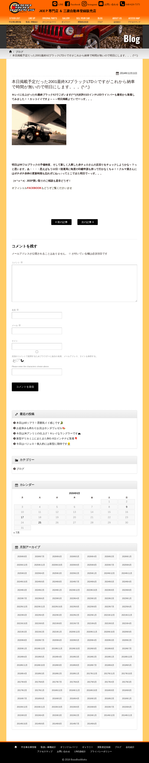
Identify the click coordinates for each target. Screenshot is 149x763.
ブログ (19, 51)
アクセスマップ (45, 751)
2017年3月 (127, 682)
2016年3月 (92, 698)
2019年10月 (74, 648)
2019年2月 (92, 657)
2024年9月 (39, 581)
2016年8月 (127, 690)
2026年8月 (22, 556)
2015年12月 (22, 707)
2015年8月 (92, 707)
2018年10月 (39, 665)
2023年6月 (39, 598)
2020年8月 (22, 640)
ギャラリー (87, 747)
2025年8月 (92, 565)
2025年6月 (127, 565)
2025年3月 (57, 573)
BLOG (100, 20)
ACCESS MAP (134, 20)
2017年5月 (92, 682)
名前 (15, 309)
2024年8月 (57, 581)
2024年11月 (127, 573)
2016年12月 (57, 690)
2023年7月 (22, 598)
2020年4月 (92, 640)
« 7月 (16, 532)
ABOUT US (117, 20)
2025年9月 (74, 565)
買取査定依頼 (103, 747)
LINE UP (32, 20)
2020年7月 (39, 640)
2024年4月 (127, 581)
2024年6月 (92, 581)
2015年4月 (39, 715)
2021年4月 (127, 623)
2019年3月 (74, 657)
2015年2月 (74, 715)
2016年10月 (92, 690)
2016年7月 (22, 698)
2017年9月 (22, 682)
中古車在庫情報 (28, 747)
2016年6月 (39, 698)
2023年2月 (109, 598)
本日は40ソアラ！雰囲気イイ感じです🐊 (39, 422)
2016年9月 (109, 690)
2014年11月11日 (128, 73)
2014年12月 (109, 715)
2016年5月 (57, 698)
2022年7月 (109, 606)
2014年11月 (127, 715)
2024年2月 (39, 590)
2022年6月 (127, 606)
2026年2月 (109, 556)
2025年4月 (39, 573)
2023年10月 (92, 590)
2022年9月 (74, 606)
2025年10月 (57, 565)
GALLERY (66, 20)
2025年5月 (22, 573)
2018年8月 (74, 665)
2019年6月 (22, 657)
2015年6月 (127, 707)
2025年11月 (39, 565)
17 (22, 517)
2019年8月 (109, 648)
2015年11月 (39, 707)
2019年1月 (109, 657)
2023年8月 (127, 590)
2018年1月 (74, 673)
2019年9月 (92, 648)
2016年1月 (127, 698)
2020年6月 (57, 640)
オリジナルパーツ (69, 747)
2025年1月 (92, 573)
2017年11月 (109, 673)
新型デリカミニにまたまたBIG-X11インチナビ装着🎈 (47, 438)
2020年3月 (109, 640)
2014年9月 (39, 724)
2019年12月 (39, 648)
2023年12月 (74, 590)
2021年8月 (57, 623)
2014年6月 (92, 724)
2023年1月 (127, 598)
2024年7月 (74, 581)
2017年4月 (109, 682)
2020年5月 (74, 640)
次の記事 (86, 222)
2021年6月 (92, 623)
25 (39, 522)
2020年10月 (109, 632)
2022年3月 (57, 615)
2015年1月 (92, 715)
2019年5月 (39, 657)
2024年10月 (22, 581)
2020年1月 (22, 648)
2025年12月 (22, 565)
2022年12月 (22, 606)
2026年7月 (39, 556)
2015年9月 (74, 707)
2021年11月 (127, 615)
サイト (15, 341)
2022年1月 (92, 615)
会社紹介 (130, 747)
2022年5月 (22, 615)
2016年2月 (109, 698)
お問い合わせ (63, 751)
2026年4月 (92, 556)
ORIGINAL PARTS (49, 20)
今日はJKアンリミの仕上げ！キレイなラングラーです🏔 (48, 433)
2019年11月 (57, 648)
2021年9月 (39, 623)
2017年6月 (74, 682)
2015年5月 (22, 715)
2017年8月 (39, 682)
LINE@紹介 (80, 751)
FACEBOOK (34, 188)
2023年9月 (109, 590)
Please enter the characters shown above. (30, 366)
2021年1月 (57, 632)
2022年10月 (57, 606)
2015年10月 (57, 707)
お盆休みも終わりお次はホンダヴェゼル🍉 (40, 428)
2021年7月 (74, 623)
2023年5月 (57, 598)
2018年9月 (57, 665)
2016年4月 (74, 698)
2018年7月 (92, 665)
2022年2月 (74, 615)
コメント (17, 262)
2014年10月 (22, 724)
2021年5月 (109, 623)
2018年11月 (22, 665)
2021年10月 (22, 623)
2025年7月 (109, 565)
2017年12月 (92, 673)
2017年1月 (39, 690)
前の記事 (62, 222)
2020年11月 (92, 632)
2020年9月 (127, 632)
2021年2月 (39, 632)
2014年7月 (74, 724)
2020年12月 (74, 632)
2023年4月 (74, 598)
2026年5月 (74, 556)
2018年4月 (22, 673)
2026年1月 (127, 556)
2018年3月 (39, 673)
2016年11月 (74, 690)
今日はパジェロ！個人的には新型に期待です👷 (43, 443)
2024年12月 (109, 573)
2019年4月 (57, 657)
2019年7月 (127, 648)
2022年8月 (92, 606)
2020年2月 (127, 640)
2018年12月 (127, 657)
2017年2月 (22, 690)
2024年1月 (57, 590)
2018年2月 (57, 673)
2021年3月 (22, 632)
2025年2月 (74, 573)
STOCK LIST (15, 20)
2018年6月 (109, 665)
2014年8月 (57, 724)
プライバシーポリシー (101, 751)
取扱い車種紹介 (48, 747)
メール (16, 325)
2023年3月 (92, 598)
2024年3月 (22, 590)
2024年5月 (109, 581)
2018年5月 (127, 665)
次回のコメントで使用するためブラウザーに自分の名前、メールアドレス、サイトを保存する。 (55, 356)
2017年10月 (127, 673)
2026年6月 (57, 556)
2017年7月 (57, 682)
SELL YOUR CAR (83, 20)
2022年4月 (39, 615)
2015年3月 (57, 715)
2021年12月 (109, 615)
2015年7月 (109, 707)
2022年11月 (39, 606)
